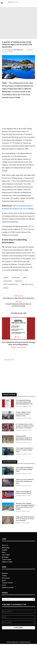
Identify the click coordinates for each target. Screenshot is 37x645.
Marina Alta (18, 281)
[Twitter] (29, 3)
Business (5, 573)
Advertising (5, 548)
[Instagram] (32, 3)
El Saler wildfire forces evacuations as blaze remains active (23, 414)
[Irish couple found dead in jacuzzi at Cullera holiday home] (8, 451)
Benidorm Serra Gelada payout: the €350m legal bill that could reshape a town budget (25, 506)
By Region (5, 557)
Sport (4, 580)
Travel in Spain (6, 559)
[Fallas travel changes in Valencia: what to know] (8, 495)
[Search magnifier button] (33, 599)
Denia (24, 277)
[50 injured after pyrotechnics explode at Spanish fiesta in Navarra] (8, 439)
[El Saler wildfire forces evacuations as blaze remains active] (8, 415)
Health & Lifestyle (7, 587)
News (4, 552)
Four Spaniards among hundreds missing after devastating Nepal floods (24, 402)
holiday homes (7, 281)
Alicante (5, 277)
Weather (4, 550)
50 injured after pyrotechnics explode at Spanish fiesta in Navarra (24, 437)
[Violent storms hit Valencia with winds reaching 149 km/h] (8, 483)
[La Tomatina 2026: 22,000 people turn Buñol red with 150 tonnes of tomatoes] (8, 427)
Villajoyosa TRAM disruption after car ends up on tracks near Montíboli (25, 518)
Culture (4, 576)
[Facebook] (27, 3)
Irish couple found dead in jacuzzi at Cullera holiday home (24, 449)
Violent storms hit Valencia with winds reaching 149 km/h (25, 481)
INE (26, 149)
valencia (5, 288)
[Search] (35, 3)
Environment (6, 578)
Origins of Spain (7, 562)
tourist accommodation (10, 284)
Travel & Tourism (7, 583)
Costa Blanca (16, 277)
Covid (4, 585)
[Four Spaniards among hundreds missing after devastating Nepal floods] (18, 328)
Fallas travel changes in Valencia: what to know (23, 492)
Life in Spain (6, 555)
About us (5, 545)
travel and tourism (27, 284)
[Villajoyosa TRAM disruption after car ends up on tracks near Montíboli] (8, 520)
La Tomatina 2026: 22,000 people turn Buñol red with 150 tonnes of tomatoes (25, 426)
